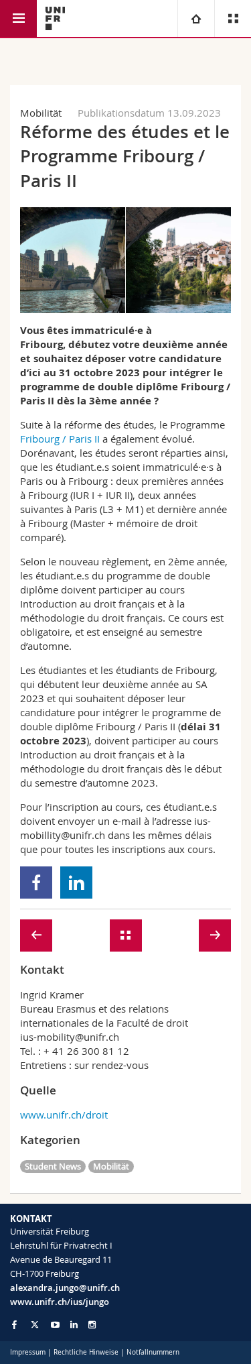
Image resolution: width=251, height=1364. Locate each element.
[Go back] (125, 935)
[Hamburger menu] (18, 18)
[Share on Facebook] (36, 882)
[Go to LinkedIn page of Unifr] (74, 1324)
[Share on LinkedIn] (76, 882)
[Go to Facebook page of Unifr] (14, 1324)
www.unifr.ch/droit (64, 1114)
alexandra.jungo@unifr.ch (65, 1288)
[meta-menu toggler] (232, 18)
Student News (53, 1166)
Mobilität (111, 1166)
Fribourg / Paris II (60, 438)
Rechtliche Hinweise (86, 1352)
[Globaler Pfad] (195, 18)
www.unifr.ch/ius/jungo (59, 1302)
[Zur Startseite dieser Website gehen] (55, 18)
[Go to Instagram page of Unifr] (92, 1324)
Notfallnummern (153, 1352)
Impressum (28, 1352)
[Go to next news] (215, 935)
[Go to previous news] (36, 935)
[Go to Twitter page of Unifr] (34, 1324)
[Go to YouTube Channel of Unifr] (55, 1324)
